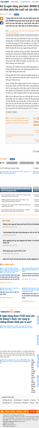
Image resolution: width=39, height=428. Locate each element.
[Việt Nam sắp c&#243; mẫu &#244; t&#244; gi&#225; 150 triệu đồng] (10, 289)
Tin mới (7, 221)
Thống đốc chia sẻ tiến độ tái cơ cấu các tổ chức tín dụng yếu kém (15, 190)
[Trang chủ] (1, 18)
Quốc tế (2, 282)
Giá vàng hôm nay (7, 400)
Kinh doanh (6, 227)
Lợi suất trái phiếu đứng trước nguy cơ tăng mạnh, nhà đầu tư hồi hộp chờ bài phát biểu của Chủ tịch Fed (10, 277)
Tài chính (5, 2)
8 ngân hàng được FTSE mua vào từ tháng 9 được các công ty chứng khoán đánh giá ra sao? (17, 318)
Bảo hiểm (35, 2)
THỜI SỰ (7, 411)
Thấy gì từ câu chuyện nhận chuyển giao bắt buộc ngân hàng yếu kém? (15, 205)
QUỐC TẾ (26, 411)
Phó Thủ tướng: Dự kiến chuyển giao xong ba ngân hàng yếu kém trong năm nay (16, 195)
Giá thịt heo (25, 403)
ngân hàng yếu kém (12, 163)
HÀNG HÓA (19, 411)
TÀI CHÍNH (32, 411)
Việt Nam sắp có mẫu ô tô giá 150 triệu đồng (9, 293)
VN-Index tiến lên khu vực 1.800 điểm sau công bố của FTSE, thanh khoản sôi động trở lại (33, 376)
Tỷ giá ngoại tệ (18, 400)
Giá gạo (32, 403)
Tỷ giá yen (33, 400)
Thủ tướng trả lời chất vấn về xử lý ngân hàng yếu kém (20, 135)
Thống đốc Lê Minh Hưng (26, 163)
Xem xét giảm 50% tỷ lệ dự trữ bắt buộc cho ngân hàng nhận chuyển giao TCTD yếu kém (15, 210)
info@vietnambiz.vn (11, 424)
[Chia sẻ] (1, 22)
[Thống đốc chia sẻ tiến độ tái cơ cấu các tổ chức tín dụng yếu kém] (16, 181)
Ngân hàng (14, 2)
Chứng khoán (6, 253)
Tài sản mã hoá (25, 2)
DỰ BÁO (13, 411)
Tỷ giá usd (26, 400)
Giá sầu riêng (17, 403)
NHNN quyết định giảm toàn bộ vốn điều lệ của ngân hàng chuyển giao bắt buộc (15, 200)
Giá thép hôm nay (7, 403)
